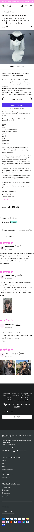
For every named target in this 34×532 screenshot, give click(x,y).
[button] (31, 67)
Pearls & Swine (9, 12)
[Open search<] (22, 6)
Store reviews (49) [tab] (25, 230)
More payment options (17, 108)
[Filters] (2, 236)
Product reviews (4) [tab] (8, 230)
